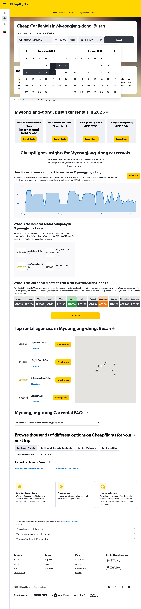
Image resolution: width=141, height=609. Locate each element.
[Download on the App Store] (113, 567)
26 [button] (66, 85)
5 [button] (66, 65)
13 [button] (26, 79)
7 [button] (33, 72)
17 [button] (53, 79)
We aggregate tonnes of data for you (33, 534)
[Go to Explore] (4, 24)
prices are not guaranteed (69, 521)
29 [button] (39, 92)
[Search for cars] (4, 18)
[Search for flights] (4, 12)
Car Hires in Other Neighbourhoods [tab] (56, 448)
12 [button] (66, 72)
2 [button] (46, 65)
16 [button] (46, 79)
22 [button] (39, 85)
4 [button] (59, 65)
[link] (29, 139)
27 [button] (26, 92)
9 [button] (46, 72)
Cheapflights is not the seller (29, 529)
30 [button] (46, 92)
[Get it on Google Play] (113, 560)
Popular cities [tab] (45, 454)
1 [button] (39, 65)
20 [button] (26, 85)
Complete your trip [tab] (25, 454)
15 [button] (39, 79)
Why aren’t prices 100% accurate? (32, 539)
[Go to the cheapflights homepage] (20, 4)
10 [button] (53, 72)
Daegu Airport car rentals (67, 468)
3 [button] (52, 65)
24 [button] (52, 85)
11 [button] (59, 72)
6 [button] (26, 72)
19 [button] (66, 79)
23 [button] (46, 85)
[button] (5, 4)
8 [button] (39, 72)
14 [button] (33, 79)
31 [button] (115, 92)
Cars (15, 100)
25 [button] (59, 85)
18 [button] (59, 79)
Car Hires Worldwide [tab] (86, 448)
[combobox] (24, 33)
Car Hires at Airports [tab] (26, 448)
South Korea (24, 100)
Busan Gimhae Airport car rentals (29, 468)
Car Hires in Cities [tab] (109, 448)
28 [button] (33, 92)
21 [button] (33, 85)
